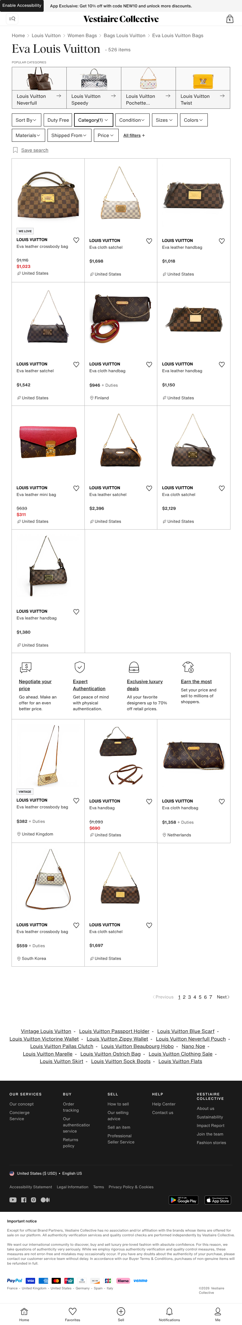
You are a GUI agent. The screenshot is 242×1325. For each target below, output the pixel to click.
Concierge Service (19, 1116)
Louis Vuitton (46, 35)
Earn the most (196, 681)
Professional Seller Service (120, 1139)
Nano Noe (193, 1046)
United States (61, 1288)
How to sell (118, 1104)
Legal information (72, 1187)
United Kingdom (34, 1288)
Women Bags (82, 35)
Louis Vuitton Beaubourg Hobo (137, 1046)
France (12, 1288)
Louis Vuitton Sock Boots (121, 1061)
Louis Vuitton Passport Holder (114, 1031)
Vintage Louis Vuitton (46, 1031)
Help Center (164, 1104)
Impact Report (211, 1126)
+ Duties (110, 385)
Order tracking (71, 1107)
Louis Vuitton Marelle (47, 1054)
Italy (110, 1288)
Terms (98, 1187)
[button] (230, 19)
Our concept (21, 1104)
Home (18, 35)
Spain (98, 1288)
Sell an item (118, 1127)
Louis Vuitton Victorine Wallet (44, 1039)
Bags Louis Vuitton (124, 35)
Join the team (210, 1134)
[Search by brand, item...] (12, 18)
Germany (83, 1288)
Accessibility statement (30, 1187)
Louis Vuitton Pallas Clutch (61, 1046)
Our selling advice (117, 1116)
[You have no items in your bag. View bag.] (230, 19)
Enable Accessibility (21, 5)
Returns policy (70, 1143)
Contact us (163, 1113)
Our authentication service (77, 1125)
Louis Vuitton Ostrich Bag (111, 1054)
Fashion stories (211, 1143)
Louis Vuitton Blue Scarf (186, 1031)
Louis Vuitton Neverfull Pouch (191, 1039)
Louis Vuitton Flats (180, 1061)
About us (205, 1108)
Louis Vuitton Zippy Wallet (117, 1039)
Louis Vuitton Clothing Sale (180, 1054)
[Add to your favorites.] (76, 240)
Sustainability (210, 1117)
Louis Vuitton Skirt (61, 1061)
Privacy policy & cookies (131, 1187)
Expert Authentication (89, 685)
